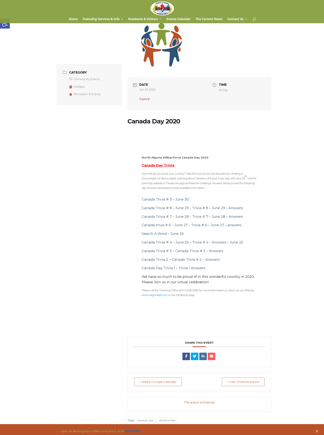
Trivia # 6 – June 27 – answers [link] (216, 225)
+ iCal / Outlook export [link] (243, 382)
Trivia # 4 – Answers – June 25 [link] (217, 242)
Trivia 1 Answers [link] (191, 268)
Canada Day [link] (145, 420)
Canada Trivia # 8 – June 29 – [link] (167, 208)
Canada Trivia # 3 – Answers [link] (199, 251)
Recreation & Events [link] (87, 94)
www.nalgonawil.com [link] (154, 295)
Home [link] (73, 19)
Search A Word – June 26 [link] (163, 234)
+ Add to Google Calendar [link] (158, 382)
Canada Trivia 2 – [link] (157, 260)
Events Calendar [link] (178, 19)
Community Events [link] (87, 79)
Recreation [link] (167, 420)
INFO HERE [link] (132, 431)
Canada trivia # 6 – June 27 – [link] (166, 225)
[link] (5, 24)
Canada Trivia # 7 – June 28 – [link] (167, 217)
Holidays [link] (79, 86)
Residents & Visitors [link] (143, 19)
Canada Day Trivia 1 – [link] (160, 268)
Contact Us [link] (235, 19)
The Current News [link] (209, 19)
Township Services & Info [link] (101, 19)
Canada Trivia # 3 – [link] (158, 251)
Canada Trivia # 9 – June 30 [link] (165, 199)
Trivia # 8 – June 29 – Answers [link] (217, 208)
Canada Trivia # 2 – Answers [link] (196, 260)
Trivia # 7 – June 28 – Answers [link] (217, 217)
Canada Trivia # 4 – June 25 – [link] (167, 242)
